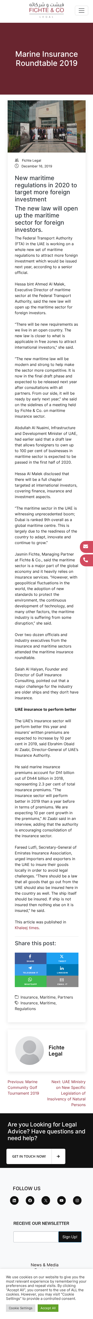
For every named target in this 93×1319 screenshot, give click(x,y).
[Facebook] (30, 1200)
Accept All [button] (48, 1308)
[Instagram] (77, 1200)
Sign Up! (69, 1236)
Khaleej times (27, 927)
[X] (45, 1200)
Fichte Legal (31, 160)
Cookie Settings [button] (20, 1308)
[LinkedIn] (14, 1200)
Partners (65, 997)
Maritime (48, 997)
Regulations (25, 1008)
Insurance (29, 997)
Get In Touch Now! (29, 1156)
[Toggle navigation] (81, 10)
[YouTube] (61, 1200)
